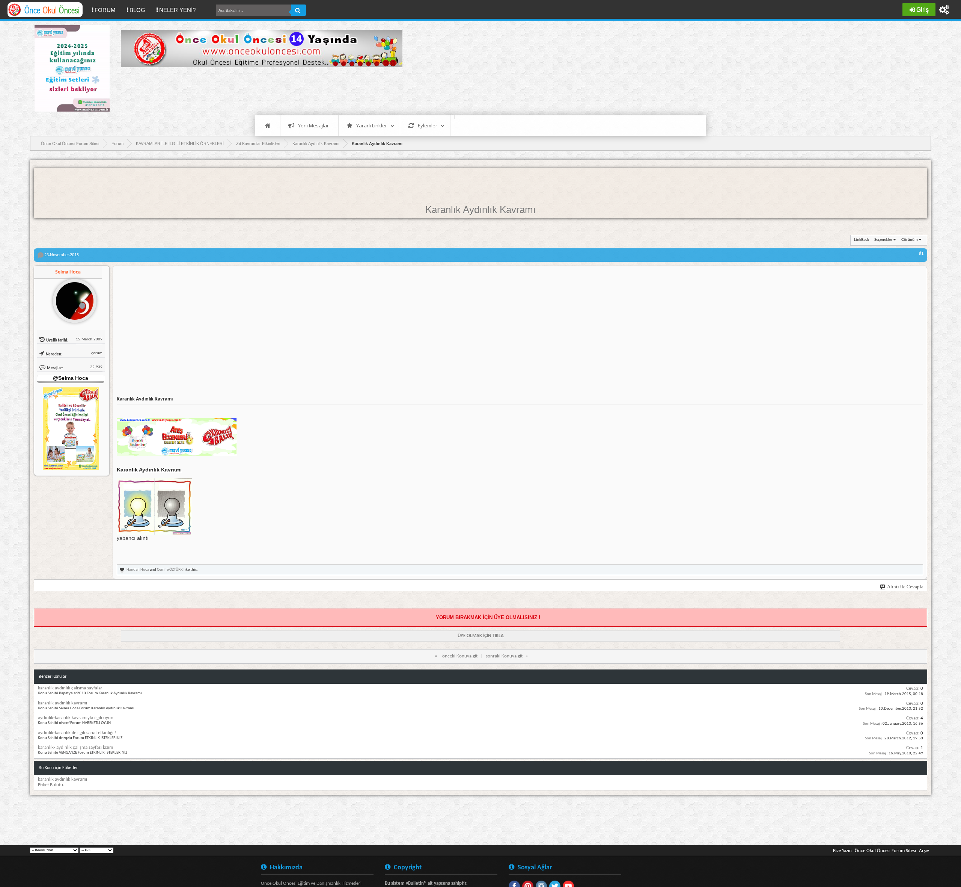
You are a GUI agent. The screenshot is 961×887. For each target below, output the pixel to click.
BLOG (137, 10)
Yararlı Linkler (371, 125)
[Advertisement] (257, 90)
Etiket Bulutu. (51, 785)
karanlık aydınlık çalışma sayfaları (71, 688)
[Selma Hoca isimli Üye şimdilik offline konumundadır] (71, 298)
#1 (921, 253)
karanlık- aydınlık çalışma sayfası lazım (75, 747)
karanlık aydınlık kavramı (62, 703)
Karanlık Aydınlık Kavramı (480, 209)
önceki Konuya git (459, 656)
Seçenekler (883, 240)
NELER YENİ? (177, 10)
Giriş (922, 9)
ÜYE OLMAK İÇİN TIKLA (481, 635)
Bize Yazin (842, 850)
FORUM (108, 9)
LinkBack (861, 240)
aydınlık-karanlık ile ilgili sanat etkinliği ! (77, 732)
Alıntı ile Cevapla (905, 586)
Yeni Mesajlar (313, 125)
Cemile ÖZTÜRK (170, 570)
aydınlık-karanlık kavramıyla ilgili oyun (75, 717)
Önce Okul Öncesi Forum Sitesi (885, 850)
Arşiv (924, 850)
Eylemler (427, 125)
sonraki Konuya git (504, 656)
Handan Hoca (138, 570)
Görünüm (909, 240)
